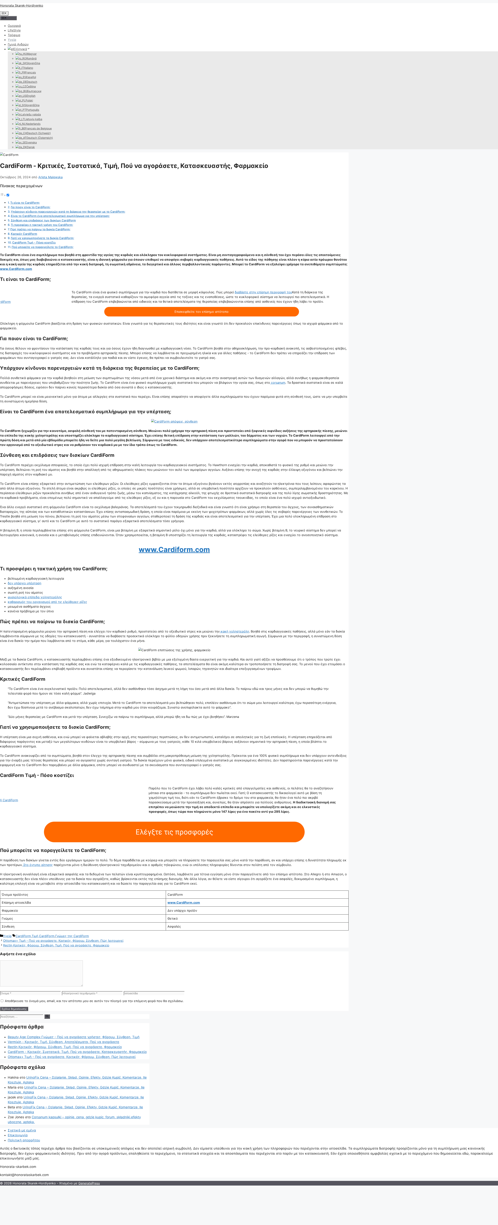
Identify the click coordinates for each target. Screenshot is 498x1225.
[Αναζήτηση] (47, 1016)
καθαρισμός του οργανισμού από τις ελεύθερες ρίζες (47, 602)
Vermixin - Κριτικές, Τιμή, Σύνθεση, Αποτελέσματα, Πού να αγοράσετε (63, 1042)
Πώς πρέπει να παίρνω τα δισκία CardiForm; (40, 229)
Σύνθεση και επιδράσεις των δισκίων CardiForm (43, 220)
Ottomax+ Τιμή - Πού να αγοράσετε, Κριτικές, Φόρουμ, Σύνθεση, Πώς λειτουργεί (63, 941)
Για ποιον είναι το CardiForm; (30, 207)
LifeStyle (14, 30)
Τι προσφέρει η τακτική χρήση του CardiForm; (42, 224)
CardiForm (23, 936)
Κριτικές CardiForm (24, 233)
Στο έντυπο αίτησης (37, 865)
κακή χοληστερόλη (234, 631)
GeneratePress (89, 1183)
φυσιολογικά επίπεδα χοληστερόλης (35, 597)
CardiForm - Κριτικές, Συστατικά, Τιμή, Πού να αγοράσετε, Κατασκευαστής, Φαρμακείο (77, 1052)
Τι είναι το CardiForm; (25, 202)
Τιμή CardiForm (43, 936)
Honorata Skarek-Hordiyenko (21, 5)
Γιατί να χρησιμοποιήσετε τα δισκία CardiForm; (42, 238)
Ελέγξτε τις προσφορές (174, 832)
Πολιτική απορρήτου (24, 1140)
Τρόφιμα (14, 35)
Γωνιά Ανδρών (18, 44)
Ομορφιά (14, 26)
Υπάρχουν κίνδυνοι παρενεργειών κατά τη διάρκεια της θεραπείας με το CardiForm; (68, 211)
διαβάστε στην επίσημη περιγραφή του (263, 292)
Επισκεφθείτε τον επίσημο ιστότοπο (201, 312)
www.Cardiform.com (16, 269)
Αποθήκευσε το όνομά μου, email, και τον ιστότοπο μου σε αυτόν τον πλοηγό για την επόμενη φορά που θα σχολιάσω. (94, 1001)
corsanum (277, 382)
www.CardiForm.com (183, 902)
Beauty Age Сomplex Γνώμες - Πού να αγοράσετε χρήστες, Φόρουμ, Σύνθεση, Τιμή (73, 1037)
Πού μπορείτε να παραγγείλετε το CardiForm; (43, 247)
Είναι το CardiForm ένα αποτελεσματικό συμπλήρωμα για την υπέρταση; (60, 216)
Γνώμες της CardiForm (72, 936)
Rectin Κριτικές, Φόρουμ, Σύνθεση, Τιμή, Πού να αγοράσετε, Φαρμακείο (56, 945)
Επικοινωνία (18, 1135)
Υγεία (12, 40)
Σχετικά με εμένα (22, 1130)
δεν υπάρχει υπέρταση (24, 583)
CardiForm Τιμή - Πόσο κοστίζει (34, 242)
